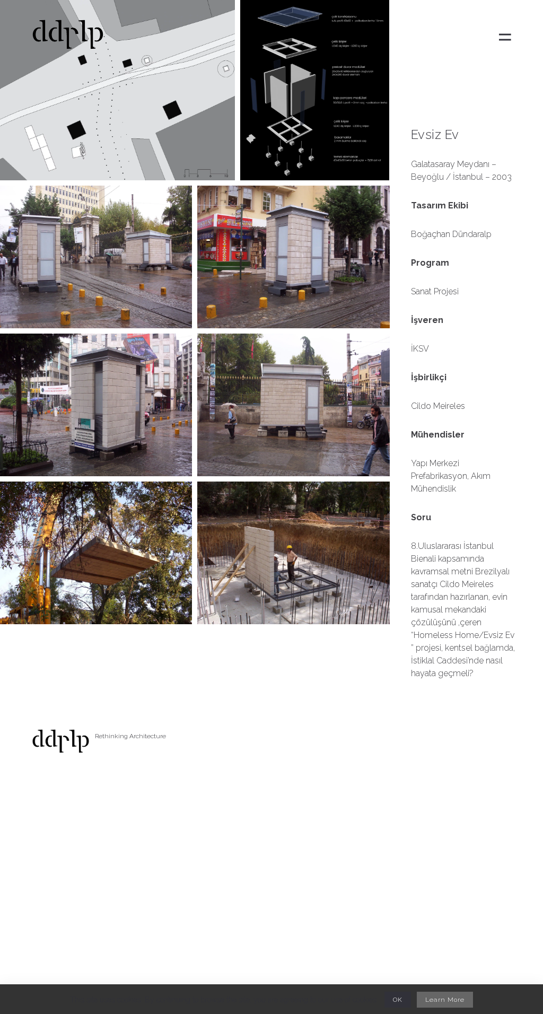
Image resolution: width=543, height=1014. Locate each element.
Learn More (445, 999)
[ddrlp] (68, 37)
